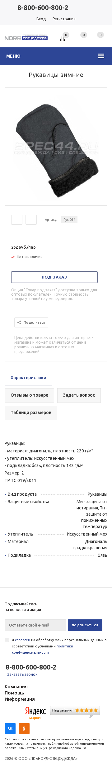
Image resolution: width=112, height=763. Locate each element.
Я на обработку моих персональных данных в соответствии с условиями (59, 646)
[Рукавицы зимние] (56, 199)
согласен (22, 640)
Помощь (14, 692)
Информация (20, 699)
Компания (16, 686)
